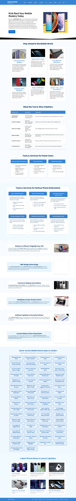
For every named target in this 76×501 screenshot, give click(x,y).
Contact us (66, 499)
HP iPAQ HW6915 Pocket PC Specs (60, 420)
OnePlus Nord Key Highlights (30, 443)
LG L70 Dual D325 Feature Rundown (45, 414)
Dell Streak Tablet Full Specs (45, 363)
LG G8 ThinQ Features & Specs (59, 358)
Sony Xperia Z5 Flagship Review (16, 431)
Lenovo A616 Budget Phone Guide (31, 392)
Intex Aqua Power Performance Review (31, 363)
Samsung (30, 2)
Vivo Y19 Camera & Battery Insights (16, 369)
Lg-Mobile (41, 2)
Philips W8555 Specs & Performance (45, 375)
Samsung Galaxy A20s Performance (45, 397)
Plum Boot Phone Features (16, 403)
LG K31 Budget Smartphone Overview (59, 409)
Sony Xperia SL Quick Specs (59, 386)
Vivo (59, 2)
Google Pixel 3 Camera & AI (45, 443)
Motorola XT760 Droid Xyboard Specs (45, 431)
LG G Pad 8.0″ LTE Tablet (31, 426)
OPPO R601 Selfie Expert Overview (45, 437)
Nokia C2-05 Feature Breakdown (31, 369)
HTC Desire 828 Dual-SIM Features (16, 437)
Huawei (35, 2)
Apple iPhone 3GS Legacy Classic (30, 448)
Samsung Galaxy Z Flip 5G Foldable (16, 448)
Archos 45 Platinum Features (31, 380)
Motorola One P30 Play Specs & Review (30, 358)
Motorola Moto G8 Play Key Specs (16, 414)
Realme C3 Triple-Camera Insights (16, 420)
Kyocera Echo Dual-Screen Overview (16, 363)
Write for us (56, 499)
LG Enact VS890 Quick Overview (59, 397)
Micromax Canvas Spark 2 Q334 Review (60, 369)
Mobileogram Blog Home (16, 358)
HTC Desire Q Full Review (60, 392)
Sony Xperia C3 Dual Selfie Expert (16, 392)
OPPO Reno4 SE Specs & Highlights (45, 403)
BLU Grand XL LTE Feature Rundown (45, 392)
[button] (67, 2)
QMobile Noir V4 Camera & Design (16, 380)
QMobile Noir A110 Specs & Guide (30, 386)
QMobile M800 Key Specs (45, 369)
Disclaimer (40, 499)
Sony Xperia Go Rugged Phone (16, 426)
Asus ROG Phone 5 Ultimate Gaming (59, 443)
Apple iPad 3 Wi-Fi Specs (59, 403)
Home (25, 2)
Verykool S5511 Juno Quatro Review (31, 420)
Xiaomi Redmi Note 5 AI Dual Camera (31, 409)
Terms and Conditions (49, 499)
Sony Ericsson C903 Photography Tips (60, 380)
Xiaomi (55, 2)
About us (36, 499)
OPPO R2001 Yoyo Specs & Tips (31, 397)
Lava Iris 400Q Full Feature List (30, 375)
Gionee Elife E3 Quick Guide (60, 363)
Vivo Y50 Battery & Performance (59, 431)
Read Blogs (12, 31)
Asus (64, 2)
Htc (46, 2)
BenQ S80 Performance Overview (16, 386)
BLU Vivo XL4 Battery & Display (45, 380)
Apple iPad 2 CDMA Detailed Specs (59, 375)
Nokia (50, 2)
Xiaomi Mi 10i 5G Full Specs (60, 437)
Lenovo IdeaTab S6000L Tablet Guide (45, 409)
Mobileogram (12, 2)
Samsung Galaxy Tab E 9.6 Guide (16, 375)
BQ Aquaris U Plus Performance (30, 414)
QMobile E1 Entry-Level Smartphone (45, 426)
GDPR (44, 499)
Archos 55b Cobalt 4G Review (30, 437)
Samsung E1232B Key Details (16, 397)
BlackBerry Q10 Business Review (60, 414)
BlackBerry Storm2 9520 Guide (45, 420)
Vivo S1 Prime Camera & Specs (59, 426)
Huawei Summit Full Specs (45, 358)
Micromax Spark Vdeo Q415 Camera (30, 403)
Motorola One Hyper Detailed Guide (16, 443)
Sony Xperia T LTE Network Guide (30, 431)
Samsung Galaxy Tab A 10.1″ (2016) (16, 409)
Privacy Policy (61, 499)
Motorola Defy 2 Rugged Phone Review (45, 386)
